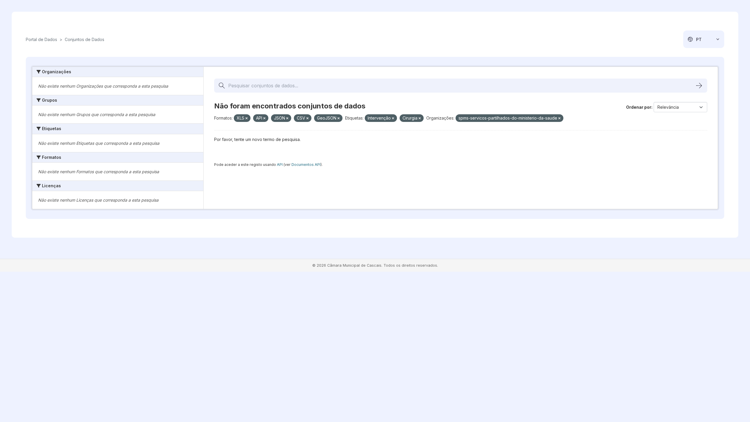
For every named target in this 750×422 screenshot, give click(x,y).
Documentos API (306, 164)
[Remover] (247, 118)
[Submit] (699, 86)
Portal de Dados (41, 39)
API (280, 164)
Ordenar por (638, 107)
